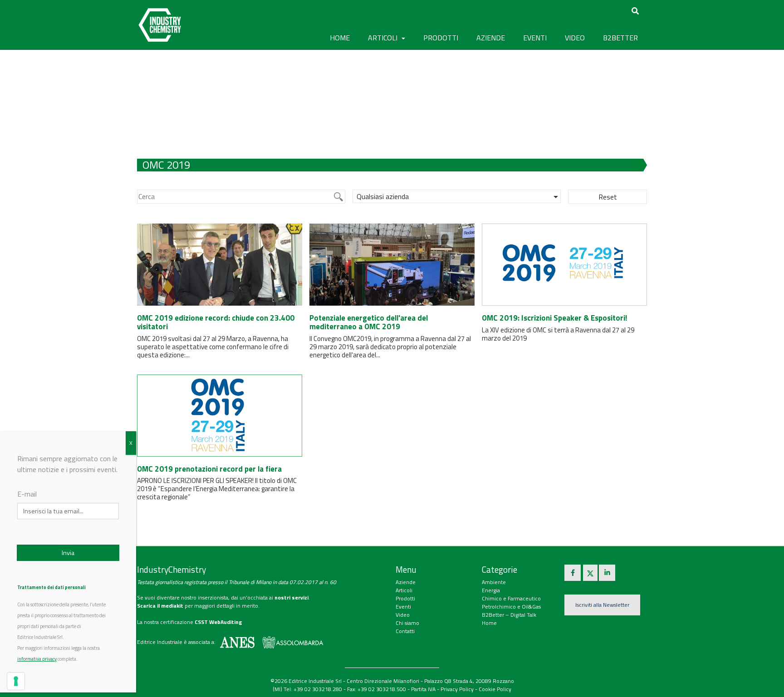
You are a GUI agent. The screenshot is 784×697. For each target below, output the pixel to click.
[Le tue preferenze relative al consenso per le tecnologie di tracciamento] (15, 681)
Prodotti (405, 598)
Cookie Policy (495, 689)
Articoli (404, 590)
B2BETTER (620, 37)
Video (403, 614)
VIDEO (575, 37)
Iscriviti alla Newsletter (602, 604)
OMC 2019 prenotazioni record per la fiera (209, 469)
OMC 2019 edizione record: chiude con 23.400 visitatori (215, 322)
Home (340, 37)
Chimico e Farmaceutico (511, 598)
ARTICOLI (383, 37)
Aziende (406, 582)
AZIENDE (490, 37)
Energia (491, 590)
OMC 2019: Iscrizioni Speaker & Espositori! (554, 318)
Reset (607, 196)
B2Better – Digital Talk (509, 614)
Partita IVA (423, 689)
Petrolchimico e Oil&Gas (511, 606)
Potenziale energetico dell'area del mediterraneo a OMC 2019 (368, 322)
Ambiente (494, 582)
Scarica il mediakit (160, 605)
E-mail (27, 493)
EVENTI (535, 37)
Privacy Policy (457, 689)
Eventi (403, 606)
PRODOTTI (440, 37)
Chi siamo (407, 623)
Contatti (405, 631)
